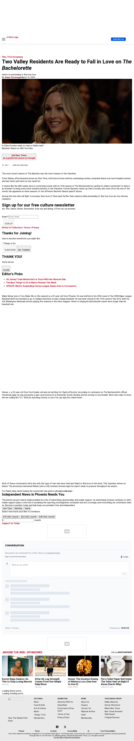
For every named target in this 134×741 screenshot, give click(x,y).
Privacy (35, 227)
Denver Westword (112, 705)
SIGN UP (9, 223)
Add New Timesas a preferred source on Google (19, 156)
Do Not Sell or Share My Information (67, 737)
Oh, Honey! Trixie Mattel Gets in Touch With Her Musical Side (36, 279)
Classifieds (62, 705)
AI (88, 731)
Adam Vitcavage (13, 77)
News (36, 702)
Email (5, 216)
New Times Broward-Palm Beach (114, 712)
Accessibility (72, 731)
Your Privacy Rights (107, 731)
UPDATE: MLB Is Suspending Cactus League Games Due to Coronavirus (41, 286)
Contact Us (86, 708)
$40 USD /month (47, 517)
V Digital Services (112, 717)
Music (36, 711)
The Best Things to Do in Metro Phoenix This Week (31, 282)
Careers (84, 705)
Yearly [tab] (27, 508)
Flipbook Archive (88, 711)
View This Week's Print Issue (18, 719)
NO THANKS (24, 250)
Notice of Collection (12, 227)
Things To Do (40, 715)
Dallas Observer (111, 702)
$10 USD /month (10, 517)
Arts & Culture (40, 708)
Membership (86, 718)
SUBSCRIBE (10, 250)
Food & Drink (39, 705)
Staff (83, 715)
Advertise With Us (65, 702)
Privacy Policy (63, 717)
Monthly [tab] (18, 508)
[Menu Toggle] (3, 39)
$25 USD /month (29, 517)
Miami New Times (112, 708)
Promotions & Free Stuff (66, 709)
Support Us (118, 39)
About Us (85, 702)
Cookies (53, 731)
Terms (27, 227)
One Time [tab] (7, 508)
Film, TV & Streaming (12, 57)
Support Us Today (11, 523)
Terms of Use (63, 714)
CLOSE (6, 270)
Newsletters (39, 718)
